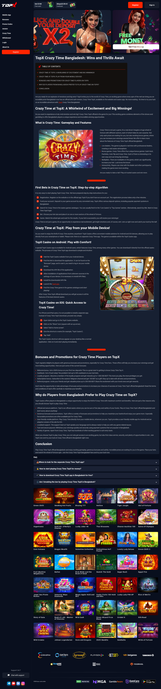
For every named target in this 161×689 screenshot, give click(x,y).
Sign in (152, 5)
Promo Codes (7, 24)
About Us (5, 47)
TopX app (55, 284)
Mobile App (6, 15)
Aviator (5, 29)
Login (4, 42)
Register (16, 52)
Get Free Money (136, 47)
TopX (60, 102)
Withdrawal (6, 38)
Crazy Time (6, 33)
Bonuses (5, 19)
